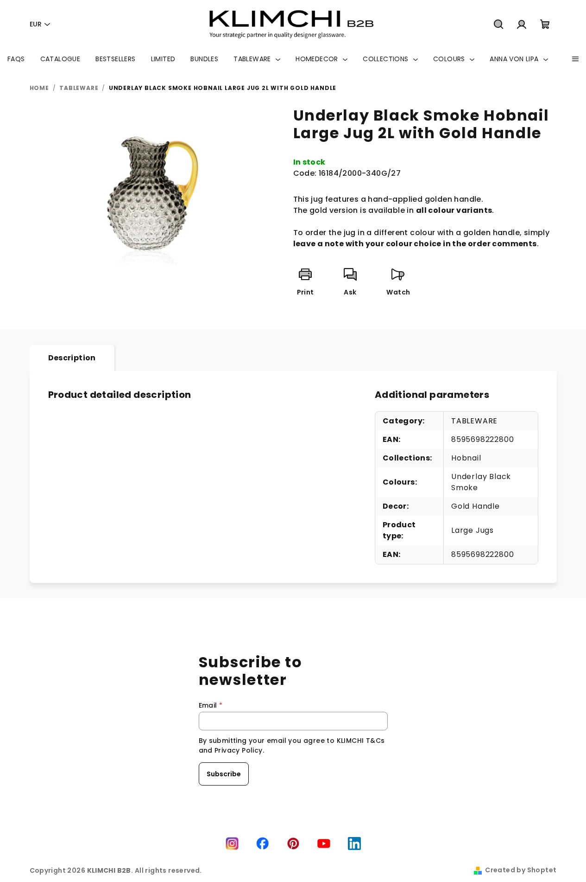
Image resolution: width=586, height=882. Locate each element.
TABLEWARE (474, 420)
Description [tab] (72, 357)
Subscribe (224, 774)
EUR (36, 24)
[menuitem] (16, 59)
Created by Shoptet (520, 870)
